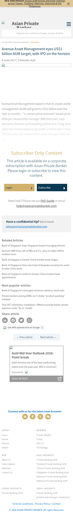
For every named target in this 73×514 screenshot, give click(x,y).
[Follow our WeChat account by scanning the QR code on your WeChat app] (48, 416)
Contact (56, 503)
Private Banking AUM (46, 459)
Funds (39, 439)
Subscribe (44, 187)
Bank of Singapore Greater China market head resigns (30, 259)
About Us (6, 459)
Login (8, 187)
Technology (42, 447)
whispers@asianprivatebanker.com (26, 226)
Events (5, 439)
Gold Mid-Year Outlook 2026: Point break (32, 355)
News (4, 434)
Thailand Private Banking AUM (51, 463)
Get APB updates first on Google (24, 327)
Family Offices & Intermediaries (15, 42)
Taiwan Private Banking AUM (50, 468)
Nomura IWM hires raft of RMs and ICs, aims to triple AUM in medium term (33, 252)
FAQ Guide (47, 201)
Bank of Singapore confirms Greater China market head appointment (31, 275)
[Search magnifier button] (67, 33)
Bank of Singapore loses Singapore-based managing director (33, 245)
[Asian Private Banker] (24, 24)
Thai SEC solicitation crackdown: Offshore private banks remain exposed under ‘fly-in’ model (35, 306)
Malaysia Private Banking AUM (51, 476)
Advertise (6, 468)
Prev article (25, 337)
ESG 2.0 (40, 443)
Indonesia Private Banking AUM (52, 480)
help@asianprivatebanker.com (36, 206)
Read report (20, 378)
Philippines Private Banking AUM (52, 472)
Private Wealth (43, 434)
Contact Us (7, 472)
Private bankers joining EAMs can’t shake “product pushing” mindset (33, 297)
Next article (48, 337)
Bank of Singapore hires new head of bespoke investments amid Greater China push (35, 266)
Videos (5, 447)
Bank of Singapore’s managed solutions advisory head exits (33, 290)
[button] (42, 327)
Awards (5, 443)
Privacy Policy (42, 503)
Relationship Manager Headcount (52, 497)
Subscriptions (8, 463)
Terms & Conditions (22, 503)
